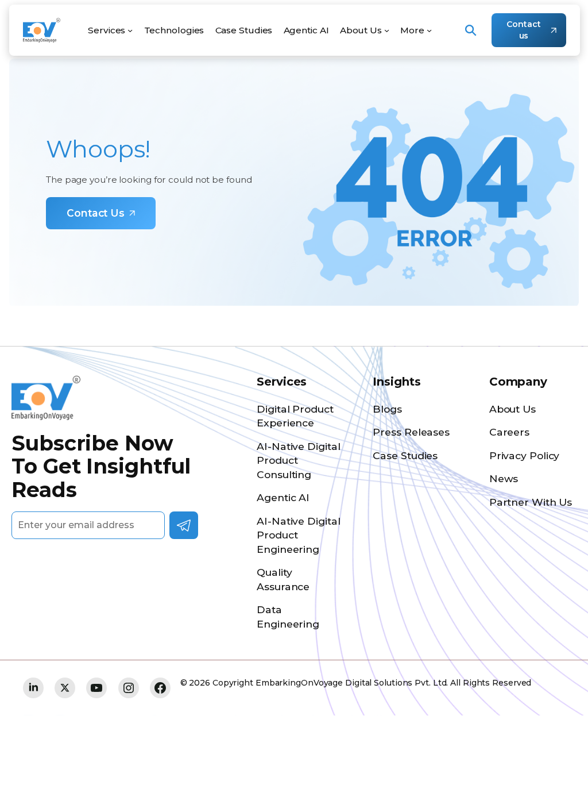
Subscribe (183, 525)
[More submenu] (429, 30)
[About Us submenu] (386, 30)
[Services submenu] (130, 30)
